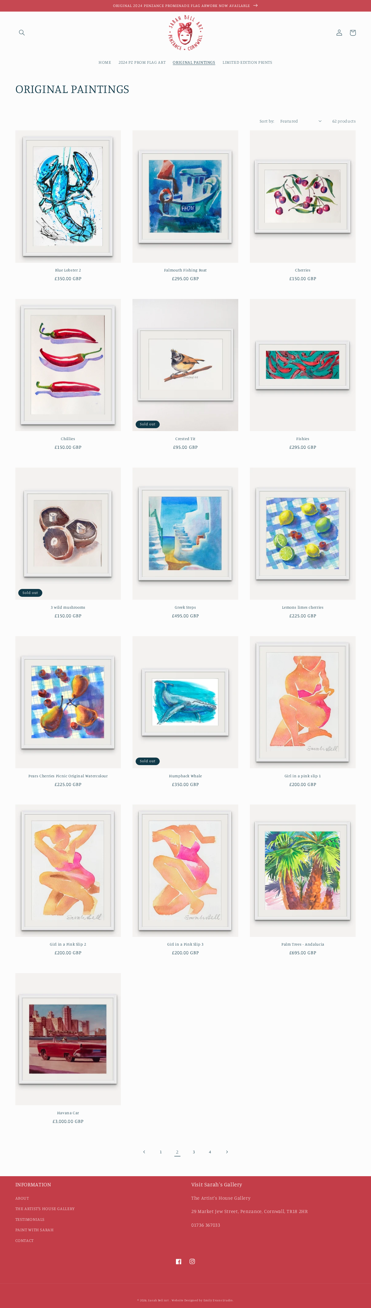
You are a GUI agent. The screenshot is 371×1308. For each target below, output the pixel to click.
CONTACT (24, 1240)
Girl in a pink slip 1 (303, 776)
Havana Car (68, 1112)
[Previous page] (144, 1152)
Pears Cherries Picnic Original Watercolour (68, 776)
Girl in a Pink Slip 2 (68, 944)
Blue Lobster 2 (68, 270)
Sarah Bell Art (158, 1300)
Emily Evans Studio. (218, 1300)
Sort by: (267, 120)
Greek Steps (185, 607)
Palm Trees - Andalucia (302, 944)
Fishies (302, 438)
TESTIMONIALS (30, 1219)
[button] (22, 32)
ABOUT (22, 1198)
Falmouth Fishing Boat (185, 270)
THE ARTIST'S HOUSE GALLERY (45, 1208)
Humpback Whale (185, 776)
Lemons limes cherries (302, 607)
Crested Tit (185, 438)
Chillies (68, 438)
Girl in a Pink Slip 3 (185, 944)
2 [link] (177, 1152)
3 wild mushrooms (68, 607)
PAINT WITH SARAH (34, 1229)
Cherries (302, 270)
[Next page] (226, 1152)
